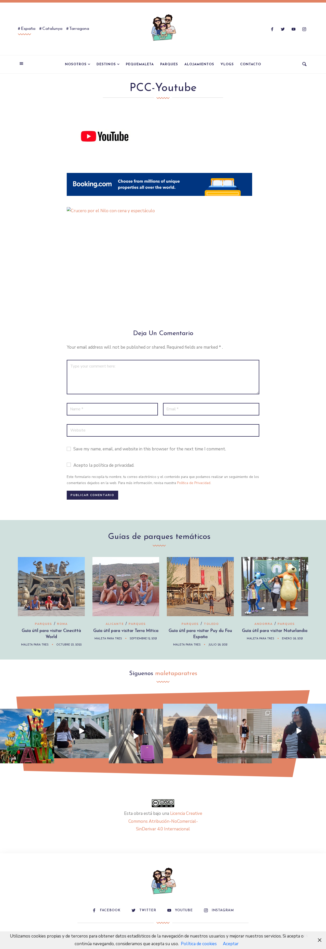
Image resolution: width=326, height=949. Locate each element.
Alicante (115, 624)
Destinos (106, 64)
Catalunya (52, 29)
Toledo (211, 624)
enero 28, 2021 (292, 638)
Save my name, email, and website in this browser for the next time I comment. (149, 449)
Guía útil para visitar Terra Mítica (125, 631)
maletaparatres (176, 673)
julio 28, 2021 (217, 644)
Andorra (263, 624)
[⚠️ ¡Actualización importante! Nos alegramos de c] (244, 736)
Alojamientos (199, 64)
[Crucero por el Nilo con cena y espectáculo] (159, 211)
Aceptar (231, 944)
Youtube (184, 910)
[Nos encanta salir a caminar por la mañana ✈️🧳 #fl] (136, 736)
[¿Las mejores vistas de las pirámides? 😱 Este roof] (190, 731)
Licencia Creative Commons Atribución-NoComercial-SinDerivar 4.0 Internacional (165, 821)
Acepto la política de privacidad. (103, 465)
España (28, 29)
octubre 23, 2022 (69, 644)
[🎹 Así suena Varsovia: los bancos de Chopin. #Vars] (81, 731)
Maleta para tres (35, 644)
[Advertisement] (163, 274)
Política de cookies (199, 944)
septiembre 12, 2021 (143, 638)
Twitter (147, 910)
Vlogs (227, 64)
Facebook (110, 910)
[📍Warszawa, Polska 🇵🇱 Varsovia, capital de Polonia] (27, 736)
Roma (62, 624)
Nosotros (76, 64)
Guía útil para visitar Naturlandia (274, 631)
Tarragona (79, 29)
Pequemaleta (140, 64)
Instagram (223, 910)
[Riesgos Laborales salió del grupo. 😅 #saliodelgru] (299, 731)
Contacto (250, 64)
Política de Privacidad (193, 482)
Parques (169, 64)
